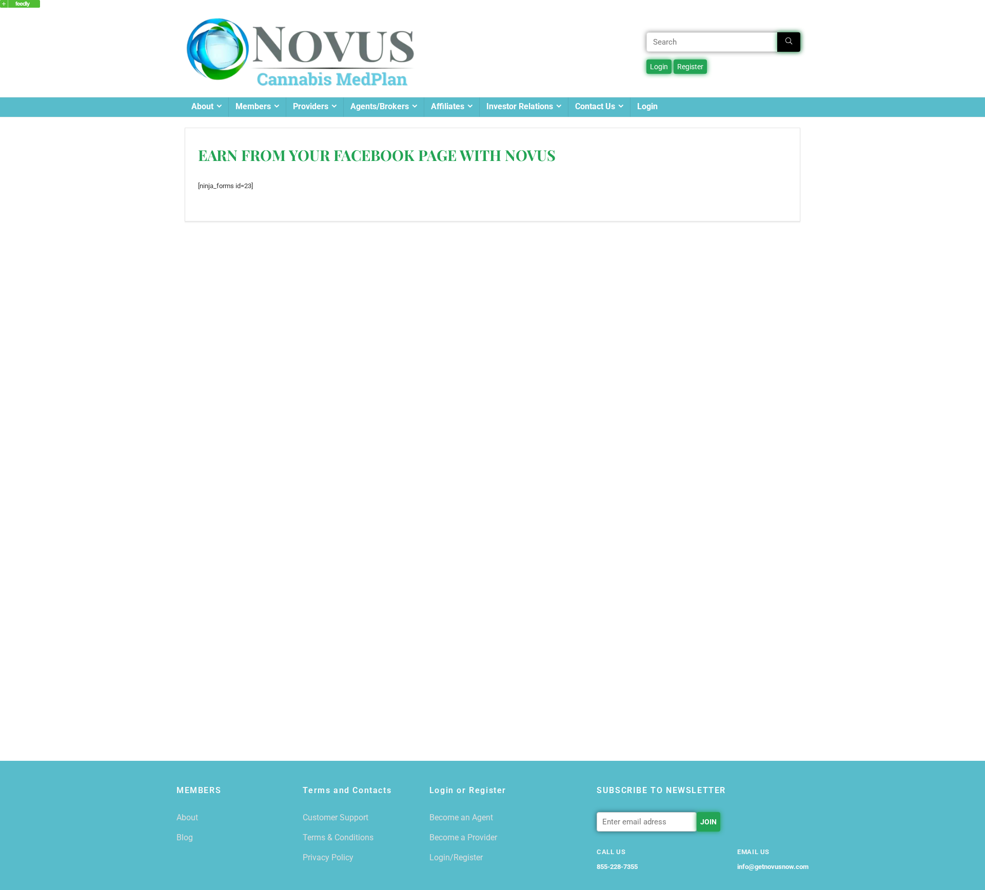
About (202, 106)
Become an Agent (461, 817)
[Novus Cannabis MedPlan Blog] (20, 4)
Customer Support (335, 817)
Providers (310, 106)
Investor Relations (519, 106)
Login (647, 106)
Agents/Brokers (379, 106)
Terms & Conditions (338, 837)
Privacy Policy (328, 857)
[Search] (788, 42)
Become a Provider (463, 837)
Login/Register (456, 857)
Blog (184, 837)
